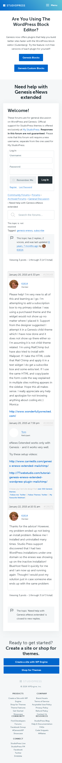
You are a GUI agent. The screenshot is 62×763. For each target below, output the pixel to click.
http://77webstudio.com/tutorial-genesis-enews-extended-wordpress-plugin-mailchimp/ (30, 477)
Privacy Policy (42, 708)
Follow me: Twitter (18, 495)
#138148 (48, 274)
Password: (16, 166)
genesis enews (25, 230)
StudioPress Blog (42, 721)
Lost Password (25, 187)
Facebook (18, 750)
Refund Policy (42, 711)
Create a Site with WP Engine (18, 699)
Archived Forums (17, 198)
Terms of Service (41, 701)
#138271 (48, 506)
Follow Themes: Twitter (37, 495)
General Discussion (38, 198)
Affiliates (42, 733)
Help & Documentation (41, 724)
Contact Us (42, 714)
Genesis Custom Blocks (31, 68)
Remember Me (24, 180)
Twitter (18, 753)
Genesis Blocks (31, 57)
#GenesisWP (18, 730)
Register (13, 187)
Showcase (18, 714)
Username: (16, 155)
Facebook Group (18, 727)
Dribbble (18, 756)
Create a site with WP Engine (31, 661)
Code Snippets (41, 730)
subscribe (39, 230)
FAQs (41, 727)
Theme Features (18, 708)
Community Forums (19, 195)
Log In (45, 180)
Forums (36, 195)
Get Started (18, 711)
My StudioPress (31, 129)
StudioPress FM (18, 746)
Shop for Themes (31, 670)
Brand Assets (42, 698)
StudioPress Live (18, 743)
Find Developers (18, 721)
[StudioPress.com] (14, 5)
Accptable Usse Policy (42, 704)
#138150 (48, 423)
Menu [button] (54, 5)
